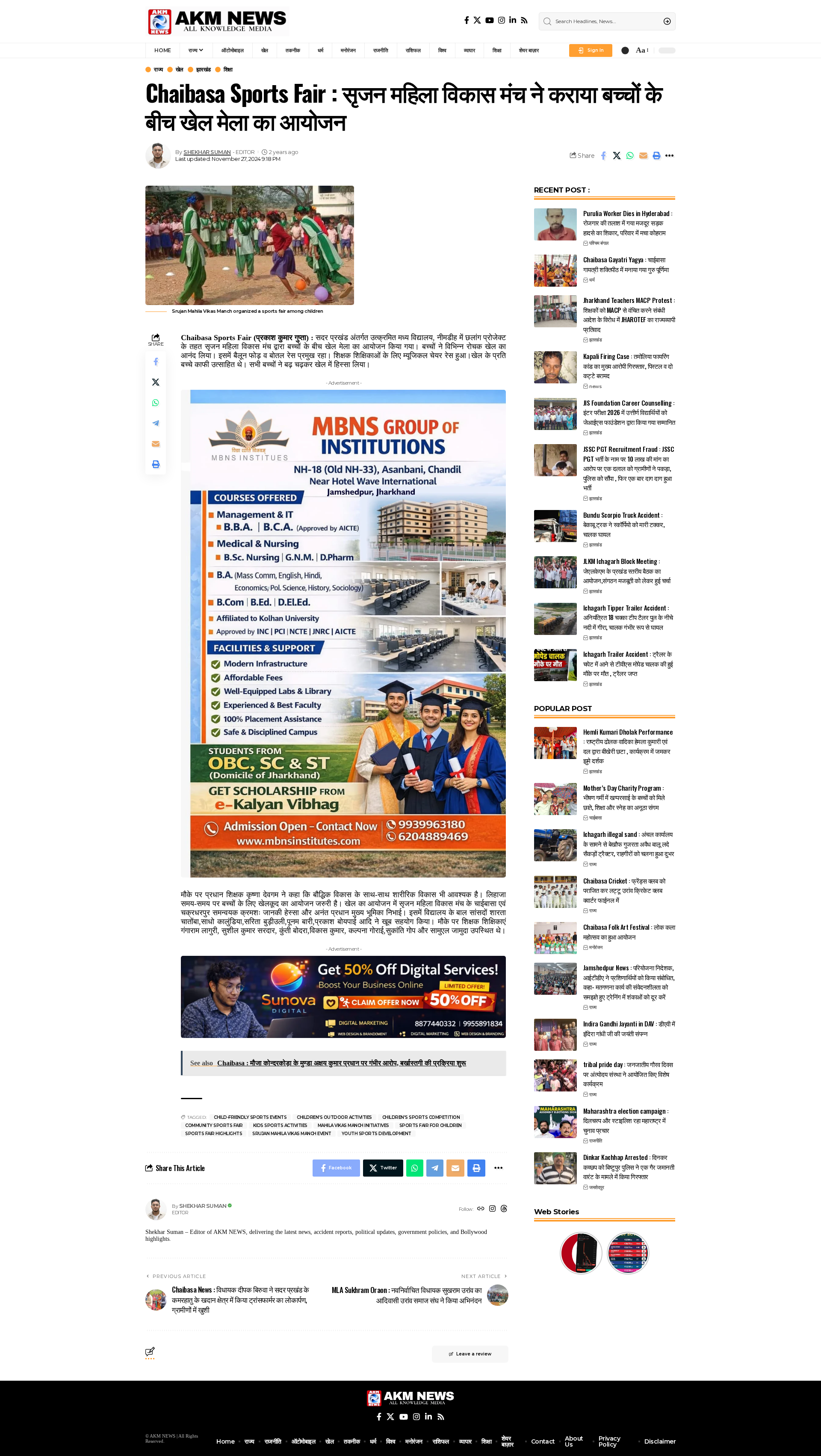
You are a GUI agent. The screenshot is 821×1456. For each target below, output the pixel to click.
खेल (179, 69)
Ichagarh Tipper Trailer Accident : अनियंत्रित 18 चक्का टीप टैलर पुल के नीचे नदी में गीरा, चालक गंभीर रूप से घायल (628, 617)
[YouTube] (489, 20)
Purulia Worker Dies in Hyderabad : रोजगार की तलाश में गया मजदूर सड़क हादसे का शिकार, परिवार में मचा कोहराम (628, 222)
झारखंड (203, 69)
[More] (670, 156)
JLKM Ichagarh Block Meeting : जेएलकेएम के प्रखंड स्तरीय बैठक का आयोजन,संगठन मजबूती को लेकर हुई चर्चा (626, 570)
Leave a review (473, 1354)
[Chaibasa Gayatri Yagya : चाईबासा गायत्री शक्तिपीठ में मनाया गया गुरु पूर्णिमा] (555, 271)
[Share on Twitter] (617, 156)
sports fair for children (430, 1125)
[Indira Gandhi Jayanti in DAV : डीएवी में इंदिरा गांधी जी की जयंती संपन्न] (555, 1035)
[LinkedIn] (512, 20)
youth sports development (376, 1133)
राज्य (158, 69)
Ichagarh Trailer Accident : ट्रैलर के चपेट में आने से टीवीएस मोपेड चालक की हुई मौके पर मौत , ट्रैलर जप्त (628, 663)
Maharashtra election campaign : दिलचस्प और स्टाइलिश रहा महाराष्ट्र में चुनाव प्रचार (626, 1120)
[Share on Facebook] (603, 156)
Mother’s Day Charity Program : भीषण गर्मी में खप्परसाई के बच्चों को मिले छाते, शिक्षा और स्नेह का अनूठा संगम (624, 797)
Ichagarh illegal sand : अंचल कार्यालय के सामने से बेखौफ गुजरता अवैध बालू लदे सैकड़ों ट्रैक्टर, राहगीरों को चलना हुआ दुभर (628, 843)
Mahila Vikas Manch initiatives (353, 1125)
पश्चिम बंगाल (598, 243)
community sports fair (214, 1125)
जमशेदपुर (596, 1187)
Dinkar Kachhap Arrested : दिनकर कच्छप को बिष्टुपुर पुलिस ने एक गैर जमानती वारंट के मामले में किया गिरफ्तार (628, 1166)
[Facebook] (466, 20)
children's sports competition (421, 1117)
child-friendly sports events (250, 1117)
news (595, 386)
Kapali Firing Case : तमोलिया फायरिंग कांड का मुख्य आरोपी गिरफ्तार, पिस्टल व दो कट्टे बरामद (628, 365)
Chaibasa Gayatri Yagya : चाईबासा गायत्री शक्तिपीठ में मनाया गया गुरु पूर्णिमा (626, 264)
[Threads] (503, 1209)
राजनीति (595, 1141)
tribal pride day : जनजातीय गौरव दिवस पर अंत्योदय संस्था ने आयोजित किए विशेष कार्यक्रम (628, 1073)
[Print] (656, 156)
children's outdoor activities (334, 1117)
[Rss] (524, 20)
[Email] (643, 156)
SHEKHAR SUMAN (207, 152)
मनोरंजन (595, 947)
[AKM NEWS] (217, 21)
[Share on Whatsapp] (630, 156)
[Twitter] (477, 20)
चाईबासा (595, 818)
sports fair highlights (213, 1133)
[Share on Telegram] (155, 423)
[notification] (625, 50)
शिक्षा (228, 69)
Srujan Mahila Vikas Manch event (291, 1133)
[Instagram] (501, 20)
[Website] (480, 1209)
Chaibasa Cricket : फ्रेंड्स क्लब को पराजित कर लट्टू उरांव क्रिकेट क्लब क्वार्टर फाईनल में (624, 890)
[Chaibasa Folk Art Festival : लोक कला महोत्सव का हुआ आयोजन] (555, 938)
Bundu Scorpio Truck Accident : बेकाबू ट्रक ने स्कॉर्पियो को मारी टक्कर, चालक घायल (624, 524)
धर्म (591, 280)
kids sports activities (280, 1125)
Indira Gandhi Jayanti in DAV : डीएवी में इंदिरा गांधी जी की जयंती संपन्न (629, 1028)
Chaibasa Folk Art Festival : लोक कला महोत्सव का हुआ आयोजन (629, 931)
